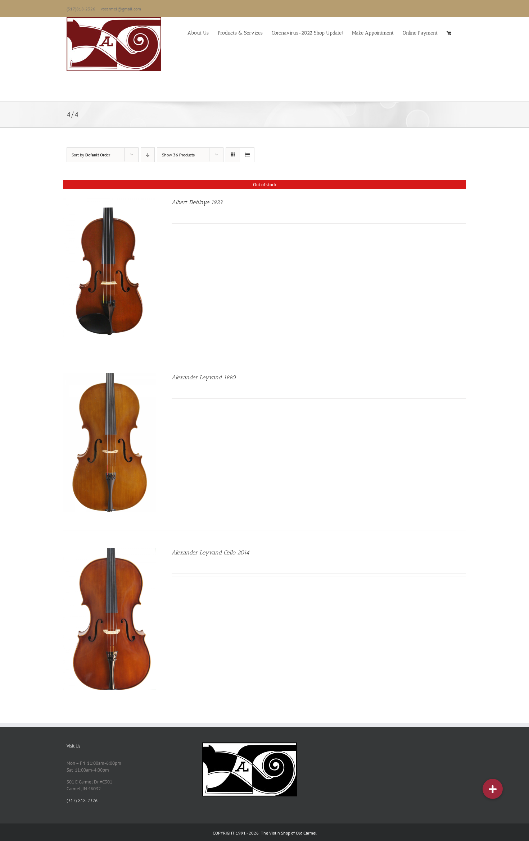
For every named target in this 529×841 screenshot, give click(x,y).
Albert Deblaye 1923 (197, 202)
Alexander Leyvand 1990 (204, 377)
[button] (493, 789)
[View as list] (247, 155)
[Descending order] (148, 154)
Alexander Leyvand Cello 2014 (210, 552)
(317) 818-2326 (82, 800)
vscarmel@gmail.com (121, 9)
